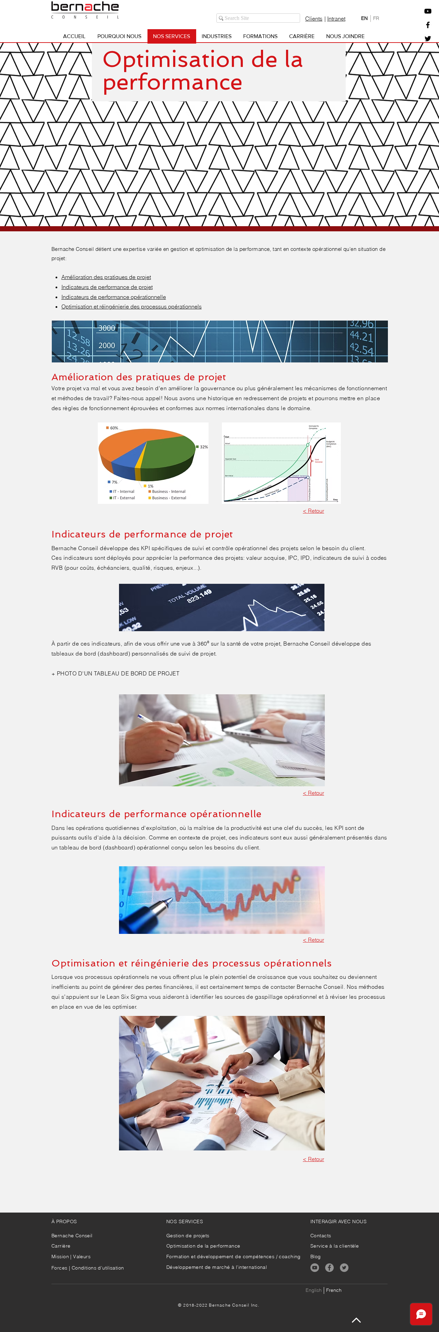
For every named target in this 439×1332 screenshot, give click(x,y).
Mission (60, 1256)
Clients (313, 18)
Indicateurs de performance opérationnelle (113, 296)
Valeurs (82, 1256)
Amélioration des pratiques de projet (106, 277)
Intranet (336, 18)
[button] (428, 11)
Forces (59, 1268)
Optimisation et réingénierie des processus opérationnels (131, 306)
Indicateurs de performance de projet (107, 286)
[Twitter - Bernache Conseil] (428, 38)
